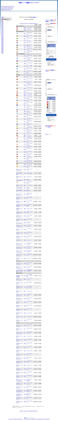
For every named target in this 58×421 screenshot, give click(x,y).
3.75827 (35, 33)
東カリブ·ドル (29, 73)
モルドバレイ (29, 135)
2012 (2, 35)
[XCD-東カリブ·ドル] (17, 73)
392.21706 (35, 49)
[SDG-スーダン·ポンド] (19, 377)
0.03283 (35, 105)
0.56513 (35, 365)
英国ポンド (29, 111)
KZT (25, 194)
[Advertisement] (36, 8)
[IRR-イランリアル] (19, 292)
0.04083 (39, 325)
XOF (25, 394)
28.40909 (39, 93)
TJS (24, 247)
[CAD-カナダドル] (17, 28)
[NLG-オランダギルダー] (17, 138)
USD (6, 20)
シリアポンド (29, 316)
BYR (25, 169)
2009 (2, 38)
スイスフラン (29, 93)
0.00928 (39, 205)
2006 (2, 41)
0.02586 (35, 121)
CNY (25, 173)
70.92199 (39, 136)
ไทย (6, 8)
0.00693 (39, 361)
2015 (2, 32)
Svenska (8, 9)
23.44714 (35, 55)
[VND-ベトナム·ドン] (19, 259)
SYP (25, 316)
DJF (25, 336)
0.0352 (35, 93)
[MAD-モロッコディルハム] (19, 359)
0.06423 (35, 95)
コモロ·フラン (29, 350)
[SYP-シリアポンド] (19, 317)
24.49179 (35, 325)
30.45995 (39, 105)
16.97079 (35, 376)
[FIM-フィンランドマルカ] (17, 107)
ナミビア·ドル (29, 365)
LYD (25, 354)
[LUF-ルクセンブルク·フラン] (17, 130)
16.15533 (35, 350)
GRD (25, 113)
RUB (25, 151)
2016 (2, 31)
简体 (6, 7)
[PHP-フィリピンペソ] (19, 230)
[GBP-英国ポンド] (17, 111)
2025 (2, 22)
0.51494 (39, 343)
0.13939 (35, 275)
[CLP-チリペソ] (17, 40)
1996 (2, 52)
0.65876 (35, 135)
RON (25, 149)
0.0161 (40, 201)
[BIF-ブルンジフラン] (19, 330)
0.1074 (35, 383)
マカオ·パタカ (29, 208)
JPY (25, 188)
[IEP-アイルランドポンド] (17, 121)
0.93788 (39, 222)
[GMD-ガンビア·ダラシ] (19, 344)
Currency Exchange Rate (14, 419)
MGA (25, 361)
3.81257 (39, 36)
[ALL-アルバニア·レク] (17, 79)
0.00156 (39, 401)
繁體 (5, 7)
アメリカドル (29, 27)
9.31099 (39, 383)
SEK (25, 154)
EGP (25, 339)
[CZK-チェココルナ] (17, 94)
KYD (25, 66)
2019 (2, 28)
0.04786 (39, 394)
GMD (25, 343)
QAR (25, 309)
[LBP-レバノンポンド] (19, 303)
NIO (24, 68)
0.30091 (39, 332)
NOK (25, 141)
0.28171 (39, 61)
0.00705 (39, 42)
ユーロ (28, 105)
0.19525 (35, 107)
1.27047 (35, 240)
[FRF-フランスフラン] (17, 109)
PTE (25, 146)
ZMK (25, 401)
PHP (25, 229)
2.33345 (39, 247)
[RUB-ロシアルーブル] (17, 151)
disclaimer (47, 419)
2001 (2, 46)
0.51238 (35, 100)
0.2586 (40, 79)
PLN (25, 144)
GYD (25, 47)
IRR (24, 291)
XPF (25, 270)
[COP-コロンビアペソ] (17, 42)
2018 (2, 29)
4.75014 (39, 38)
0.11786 (35, 176)
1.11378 (39, 58)
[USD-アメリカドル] (17, 27)
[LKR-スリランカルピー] (19, 198)
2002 (2, 45)
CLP (25, 40)
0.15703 (35, 149)
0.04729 (35, 28)
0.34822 (39, 166)
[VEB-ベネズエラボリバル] (17, 49)
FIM (24, 107)
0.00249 (39, 254)
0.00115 (39, 258)
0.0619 (40, 350)
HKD (25, 179)
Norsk (11, 9)
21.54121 (35, 390)
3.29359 (39, 208)
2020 (2, 27)
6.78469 (35, 336)
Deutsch (8, 6)
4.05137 (39, 116)
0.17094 (39, 63)
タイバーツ (29, 240)
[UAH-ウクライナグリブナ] (17, 158)
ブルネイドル (29, 164)
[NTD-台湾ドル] (19, 223)
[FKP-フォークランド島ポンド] (17, 45)
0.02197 (39, 190)
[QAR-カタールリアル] (19, 310)
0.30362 (35, 208)
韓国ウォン (29, 190)
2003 (2, 44)
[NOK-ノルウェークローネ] (17, 141)
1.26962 (39, 30)
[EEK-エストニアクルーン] (17, 100)
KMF (25, 350)
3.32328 (35, 332)
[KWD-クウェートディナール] (19, 299)
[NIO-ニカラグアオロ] (17, 68)
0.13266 (35, 251)
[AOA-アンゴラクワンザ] (19, 326)
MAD (25, 358)
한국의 (3, 7)
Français (5, 6)
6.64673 (39, 144)
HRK (25, 116)
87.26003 (39, 298)
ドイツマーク (29, 95)
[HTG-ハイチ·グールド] (17, 61)
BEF (25, 88)
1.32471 (35, 88)
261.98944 (35, 71)
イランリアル (29, 291)
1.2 (40, 94)
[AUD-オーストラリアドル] (19, 264)
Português (9, 7)
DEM (25, 95)
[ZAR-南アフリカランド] (19, 399)
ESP (25, 103)
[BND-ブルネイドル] (17, 164)
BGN (25, 91)
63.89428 (35, 91)
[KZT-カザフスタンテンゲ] (19, 195)
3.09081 (39, 141)
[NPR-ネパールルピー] (19, 220)
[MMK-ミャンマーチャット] (19, 202)
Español (11, 6)
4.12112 (35, 347)
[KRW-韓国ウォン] (19, 191)
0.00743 (39, 387)
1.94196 (35, 343)
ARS (25, 33)
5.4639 (35, 76)
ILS (24, 287)
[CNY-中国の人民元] (19, 174)
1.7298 (40, 212)
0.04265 (39, 55)
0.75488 (39, 88)
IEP (24, 121)
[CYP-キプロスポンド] (19, 283)
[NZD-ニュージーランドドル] (19, 268)
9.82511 (39, 73)
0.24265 (39, 347)
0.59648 (35, 339)
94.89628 (35, 316)
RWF (25, 372)
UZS (25, 254)
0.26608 (39, 33)
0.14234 (35, 313)
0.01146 (35, 298)
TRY (25, 156)
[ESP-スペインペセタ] (17, 103)
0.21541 (35, 109)
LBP (25, 302)
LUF (25, 130)
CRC (25, 55)
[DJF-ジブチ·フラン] (19, 337)
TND (25, 383)
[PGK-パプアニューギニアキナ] (19, 226)
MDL (25, 135)
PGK (25, 225)
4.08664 (39, 173)
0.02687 (35, 294)
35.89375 (39, 45)
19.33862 (39, 263)
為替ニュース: (48, 134)
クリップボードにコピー (51, 59)
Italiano (12, 7)
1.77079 (39, 398)
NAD (25, 365)
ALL (24, 79)
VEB (25, 49)
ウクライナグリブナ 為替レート (51, 98)
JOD (25, 294)
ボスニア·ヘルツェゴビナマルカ (29, 85)
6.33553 (39, 216)
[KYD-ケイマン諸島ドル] (17, 66)
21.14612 (39, 28)
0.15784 (35, 216)
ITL (24, 126)
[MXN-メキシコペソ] (17, 30)
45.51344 (35, 190)
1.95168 (39, 100)
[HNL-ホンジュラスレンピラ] (17, 58)
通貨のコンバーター (51, 57)
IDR (24, 182)
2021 (2, 26)
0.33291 (35, 154)
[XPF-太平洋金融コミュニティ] (19, 271)
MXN (25, 30)
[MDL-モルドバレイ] (17, 135)
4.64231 (39, 109)
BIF (24, 329)
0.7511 (40, 68)
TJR (25, 243)
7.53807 (39, 251)
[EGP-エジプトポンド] (19, 341)
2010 (2, 37)
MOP (25, 208)
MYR (25, 216)
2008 (2, 39)
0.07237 (35, 138)
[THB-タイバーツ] (19, 241)
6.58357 (35, 146)
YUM (25, 161)
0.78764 (35, 30)
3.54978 (35, 61)
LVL (24, 133)
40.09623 (39, 133)
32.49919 (39, 66)
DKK (25, 97)
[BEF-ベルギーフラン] (17, 88)
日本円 (28, 188)
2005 (2, 42)
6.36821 (39, 149)
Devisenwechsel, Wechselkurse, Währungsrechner (34, 419)
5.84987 (35, 63)
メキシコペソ (29, 30)
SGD (25, 236)
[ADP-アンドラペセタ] (17, 76)
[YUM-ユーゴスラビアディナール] (17, 161)
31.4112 (35, 40)
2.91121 (39, 156)
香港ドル (28, 179)
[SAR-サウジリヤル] (19, 314)
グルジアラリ (29, 176)
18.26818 (39, 267)
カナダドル (29, 28)
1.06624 (35, 222)
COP (25, 42)
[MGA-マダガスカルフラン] (19, 362)
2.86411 (35, 185)
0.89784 (35, 58)
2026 (2, 21)
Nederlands (3, 9)
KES (25, 347)
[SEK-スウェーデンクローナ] (17, 154)
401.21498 (35, 254)
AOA (25, 325)
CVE (25, 332)
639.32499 (35, 401)
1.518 (40, 135)
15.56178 (39, 85)
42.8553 (35, 243)
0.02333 (39, 243)
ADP (25, 76)
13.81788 (39, 138)
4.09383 (39, 97)
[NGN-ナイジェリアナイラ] (19, 370)
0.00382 (39, 71)
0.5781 (35, 212)
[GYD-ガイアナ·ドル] (17, 47)
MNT (25, 205)
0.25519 (39, 270)
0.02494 (35, 133)
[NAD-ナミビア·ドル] (19, 366)
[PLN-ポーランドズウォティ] (17, 144)
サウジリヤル (29, 313)
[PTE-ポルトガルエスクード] (17, 146)
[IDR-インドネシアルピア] (17, 182)
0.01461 (35, 305)
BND (25, 164)
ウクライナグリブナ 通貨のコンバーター (51, 45)
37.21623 (39, 294)
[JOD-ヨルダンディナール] (19, 296)
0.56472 (35, 398)
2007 (2, 40)
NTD (25, 222)
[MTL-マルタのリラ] (17, 136)
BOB (25, 36)
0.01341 (39, 329)
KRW (25, 190)
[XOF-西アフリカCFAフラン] (19, 395)
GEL (25, 176)
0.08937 (39, 113)
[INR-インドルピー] (19, 186)
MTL (25, 136)
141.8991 (35, 42)
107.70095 (35, 205)
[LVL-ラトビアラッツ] (17, 133)
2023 (2, 24)
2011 (2, 36)
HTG (25, 61)
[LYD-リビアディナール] (19, 355)
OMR (25, 305)
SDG (25, 376)
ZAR (25, 398)
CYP (25, 282)
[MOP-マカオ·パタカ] (19, 209)
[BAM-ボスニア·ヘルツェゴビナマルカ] (17, 85)
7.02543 (39, 313)
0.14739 (39, 336)
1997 (2, 51)
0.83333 (35, 94)
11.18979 (35, 113)
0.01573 (39, 126)
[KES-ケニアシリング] (19, 348)
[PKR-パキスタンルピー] (19, 234)
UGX (25, 387)
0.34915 (39, 185)
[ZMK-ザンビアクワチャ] (19, 402)
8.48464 (39, 176)
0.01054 (39, 316)
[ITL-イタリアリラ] (17, 126)
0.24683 (35, 116)
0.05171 (35, 263)
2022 (2, 25)
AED (25, 275)
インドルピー (29, 185)
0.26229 (35, 36)
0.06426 (35, 85)
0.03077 (35, 66)
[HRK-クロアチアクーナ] (17, 116)
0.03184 (39, 40)
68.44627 (39, 305)
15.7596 (35, 320)
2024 (2, 23)
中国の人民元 (29, 173)
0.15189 (39, 146)
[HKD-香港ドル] (19, 180)
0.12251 (35, 128)
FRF (25, 109)
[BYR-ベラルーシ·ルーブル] (19, 170)
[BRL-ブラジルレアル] (17, 38)
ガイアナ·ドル (29, 47)
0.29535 (35, 179)
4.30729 (35, 188)
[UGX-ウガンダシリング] (19, 388)
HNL (25, 58)
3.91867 (35, 270)
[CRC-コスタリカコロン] (17, 55)
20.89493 (35, 394)
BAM (25, 85)
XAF (25, 390)
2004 (2, 43)
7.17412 (39, 275)
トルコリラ (29, 156)
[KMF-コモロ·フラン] (19, 351)
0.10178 (35, 73)
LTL (24, 128)
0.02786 (35, 45)
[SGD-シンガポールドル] (19, 237)
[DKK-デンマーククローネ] (17, 97)
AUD (25, 263)
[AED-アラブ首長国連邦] (19, 276)
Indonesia (8, 8)
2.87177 (35, 166)
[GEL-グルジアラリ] (19, 177)
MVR (25, 212)
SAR (25, 313)
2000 (2, 47)
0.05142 (35, 164)
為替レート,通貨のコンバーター (29, 2)
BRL (25, 38)
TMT (25, 251)
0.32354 (35, 141)
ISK (24, 124)
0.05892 (39, 376)
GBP (25, 111)
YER (25, 320)
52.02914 (39, 282)
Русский (2, 8)
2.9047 (40, 358)
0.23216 (39, 188)
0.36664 (39, 151)
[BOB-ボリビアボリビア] (17, 36)
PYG (25, 71)
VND (25, 258)
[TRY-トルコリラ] (17, 156)
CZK (25, 94)
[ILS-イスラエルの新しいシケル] (19, 288)
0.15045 (35, 144)
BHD (25, 279)
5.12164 (39, 107)
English (2, 6)
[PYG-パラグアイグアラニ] (17, 71)
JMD (25, 63)
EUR (25, 105)
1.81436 (39, 379)
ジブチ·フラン (29, 336)
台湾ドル (28, 222)
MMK (25, 201)
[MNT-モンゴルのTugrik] (19, 206)
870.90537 (35, 258)
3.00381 (39, 154)
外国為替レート (29, 17)
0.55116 (35, 379)
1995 (2, 53)
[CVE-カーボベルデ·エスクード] (19, 333)
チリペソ (28, 40)
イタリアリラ (29, 126)
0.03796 (35, 27)
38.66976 (39, 121)
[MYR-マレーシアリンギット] (19, 217)
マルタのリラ (29, 136)
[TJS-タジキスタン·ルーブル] (19, 248)
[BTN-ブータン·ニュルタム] (17, 166)
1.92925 (35, 229)
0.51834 (39, 229)
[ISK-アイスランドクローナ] (17, 124)
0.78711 (39, 240)
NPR (25, 219)
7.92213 (35, 47)
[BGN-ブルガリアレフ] (17, 91)
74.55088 (35, 329)
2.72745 (35, 151)
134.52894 (35, 387)
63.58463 (35, 126)
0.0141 (35, 136)
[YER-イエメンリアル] (19, 321)
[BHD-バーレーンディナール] (19, 280)
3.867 (36, 79)
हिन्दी (4, 8)
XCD (25, 73)
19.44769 (39, 164)
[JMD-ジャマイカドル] (17, 63)
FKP (25, 45)
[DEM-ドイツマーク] (17, 95)
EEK (25, 100)
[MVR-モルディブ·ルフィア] (19, 213)
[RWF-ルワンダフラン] (19, 373)
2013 (2, 34)
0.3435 (35, 156)
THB (25, 240)
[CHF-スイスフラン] (17, 93)
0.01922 (35, 282)
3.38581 (39, 179)
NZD (25, 267)
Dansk (6, 9)
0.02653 (39, 372)
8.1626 (40, 128)
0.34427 (35, 358)
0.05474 (35, 267)
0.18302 (39, 76)
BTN (25, 166)
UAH (25, 158)
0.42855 (35, 247)
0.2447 (35, 173)
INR (24, 185)
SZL (25, 379)
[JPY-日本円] (19, 188)
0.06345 (39, 320)
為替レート (26, 417)
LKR (25, 197)
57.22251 (35, 302)
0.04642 (39, 390)
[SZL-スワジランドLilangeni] (19, 380)
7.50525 (39, 225)
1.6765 (40, 339)
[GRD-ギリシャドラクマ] (17, 113)
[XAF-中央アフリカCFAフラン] (19, 391)
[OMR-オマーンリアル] (19, 306)
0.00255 (39, 49)
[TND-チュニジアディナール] (19, 384)
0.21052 (35, 38)
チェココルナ (29, 94)
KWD (25, 298)
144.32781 (35, 361)
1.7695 (40, 365)
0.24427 (35, 97)
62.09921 (35, 201)
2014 (2, 33)
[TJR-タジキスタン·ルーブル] (19, 244)
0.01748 (39, 302)
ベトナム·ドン (29, 258)
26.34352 (39, 27)
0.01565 (39, 91)
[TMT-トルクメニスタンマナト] (19, 252)
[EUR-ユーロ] (17, 105)
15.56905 (39, 95)
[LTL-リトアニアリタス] (17, 128)
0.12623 (39, 47)
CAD (25, 28)
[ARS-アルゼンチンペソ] (17, 33)
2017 (2, 30)
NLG (25, 138)
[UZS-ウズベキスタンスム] (19, 255)
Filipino (12, 8)
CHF (25, 93)
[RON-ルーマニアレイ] (17, 149)
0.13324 (35, 225)
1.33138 (35, 68)
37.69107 (35, 372)
